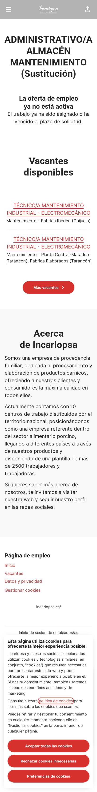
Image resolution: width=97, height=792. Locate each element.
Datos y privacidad (23, 581)
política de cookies (56, 700)
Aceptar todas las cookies (48, 746)
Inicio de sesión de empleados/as (48, 632)
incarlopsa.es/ (48, 606)
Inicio (10, 565)
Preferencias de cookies (48, 776)
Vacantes (14, 573)
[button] (87, 9)
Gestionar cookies (22, 590)
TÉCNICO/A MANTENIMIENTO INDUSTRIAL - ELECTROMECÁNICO (48, 209)
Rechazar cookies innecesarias (48, 761)
